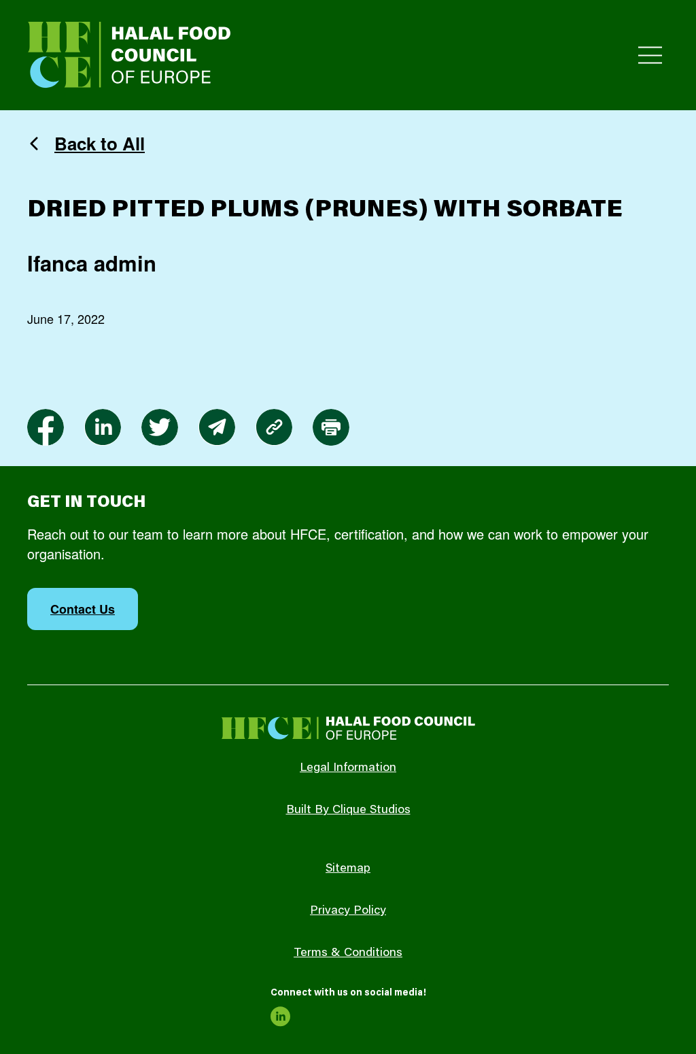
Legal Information (348, 768)
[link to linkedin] (102, 427)
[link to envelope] (216, 427)
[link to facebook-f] (45, 427)
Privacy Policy (348, 911)
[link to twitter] (159, 427)
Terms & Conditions (348, 953)
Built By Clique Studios (348, 810)
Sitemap (348, 869)
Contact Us (82, 609)
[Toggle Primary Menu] (650, 55)
